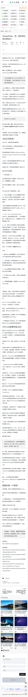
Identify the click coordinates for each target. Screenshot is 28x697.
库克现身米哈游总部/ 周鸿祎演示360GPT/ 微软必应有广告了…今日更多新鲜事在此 (7, 628)
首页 (3, 31)
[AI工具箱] (14, 2)
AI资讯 (6, 31)
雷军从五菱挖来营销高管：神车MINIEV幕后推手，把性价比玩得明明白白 (7, 644)
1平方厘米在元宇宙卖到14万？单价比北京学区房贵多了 (21, 612)
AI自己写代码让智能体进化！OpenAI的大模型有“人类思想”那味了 (7, 612)
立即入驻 (24, 7)
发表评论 (22, 674)
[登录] (23, 2)
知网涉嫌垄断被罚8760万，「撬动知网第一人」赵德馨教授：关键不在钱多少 (21, 628)
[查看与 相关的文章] (3, 49)
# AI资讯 (7, 578)
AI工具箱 (12, 694)
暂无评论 (6, 650)
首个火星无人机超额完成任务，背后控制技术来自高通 (20, 644)
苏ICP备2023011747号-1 (19, 694)
